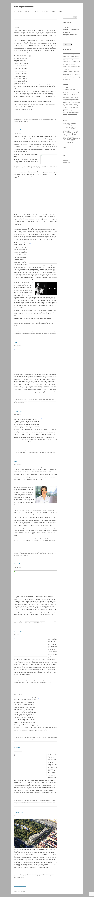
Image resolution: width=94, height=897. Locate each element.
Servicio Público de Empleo (29, 333)
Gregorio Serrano (66, 128)
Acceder (64, 159)
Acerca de (60, 11)
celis (69, 124)
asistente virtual (50, 552)
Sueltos (46, 399)
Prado (38, 682)
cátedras (25, 401)
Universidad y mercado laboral (24, 130)
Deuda (72, 124)
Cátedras (17, 342)
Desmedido (18, 564)
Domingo (53, 11)
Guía (64, 130)
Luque (42, 875)
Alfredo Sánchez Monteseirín (69, 123)
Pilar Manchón (50, 553)
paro (38, 331)
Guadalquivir (76, 128)
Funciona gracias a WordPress (20, 891)
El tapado (17, 748)
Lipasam (69, 130)
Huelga (66, 130)
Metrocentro (68, 132)
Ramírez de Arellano (28, 622)
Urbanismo (36, 11)
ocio (75, 134)
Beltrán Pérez (65, 124)
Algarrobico (22, 875)
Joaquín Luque (34, 739)
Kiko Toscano (32, 802)
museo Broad (25, 452)
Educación (31, 331)
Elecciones (64, 125)
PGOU (71, 135)
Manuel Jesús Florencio (24, 6)
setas (50, 401)
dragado (31, 875)
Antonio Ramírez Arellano (21, 739)
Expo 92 (71, 127)
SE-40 (64, 137)
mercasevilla (74, 131)
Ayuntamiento (28, 11)
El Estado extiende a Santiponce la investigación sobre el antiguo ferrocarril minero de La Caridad (71, 63)
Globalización (18, 411)
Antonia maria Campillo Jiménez (69, 100)
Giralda (34, 401)
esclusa (35, 875)
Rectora (16, 691)
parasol (47, 401)
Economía (31, 552)
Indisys (16, 461)
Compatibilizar (19, 812)
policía (73, 135)
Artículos (26, 119)
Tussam (72, 141)
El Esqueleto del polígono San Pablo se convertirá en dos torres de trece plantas (71, 102)
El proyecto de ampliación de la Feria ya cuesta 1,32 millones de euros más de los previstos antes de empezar (71, 97)
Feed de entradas (66, 160)
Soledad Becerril (71, 137)
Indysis (42, 553)
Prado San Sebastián (32, 452)
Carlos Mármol (66, 150)
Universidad (39, 119)
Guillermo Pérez (37, 553)
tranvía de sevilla (66, 140)
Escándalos (45, 11)
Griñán (72, 128)
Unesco (75, 140)
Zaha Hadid (44, 452)
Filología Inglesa (24, 553)
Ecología (26, 680)
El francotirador (18, 11)
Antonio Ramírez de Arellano (26, 682)
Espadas (38, 875)
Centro (26, 399)
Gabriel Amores (31, 553)
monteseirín (43, 401)
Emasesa (69, 126)
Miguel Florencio (42, 802)
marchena (37, 802)
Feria (74, 127)
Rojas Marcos (77, 135)
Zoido (18, 877)
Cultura (30, 119)
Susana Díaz (65, 138)
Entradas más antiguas (20, 886)
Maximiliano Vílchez (66, 131)
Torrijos (70, 139)
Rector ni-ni (18, 631)
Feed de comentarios (67, 162)
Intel (45, 553)
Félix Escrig (18, 24)
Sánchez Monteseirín (74, 138)
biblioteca (53, 450)
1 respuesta (16, 27)
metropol (38, 401)
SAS (54, 553)
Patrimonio (34, 119)
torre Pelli (39, 452)
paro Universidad (20, 622)
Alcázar (21, 401)
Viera (68, 142)
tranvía (74, 139)
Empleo (35, 331)
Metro (64, 132)
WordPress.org (66, 163)
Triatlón (34, 622)
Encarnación (37, 399)
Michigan (20, 452)
